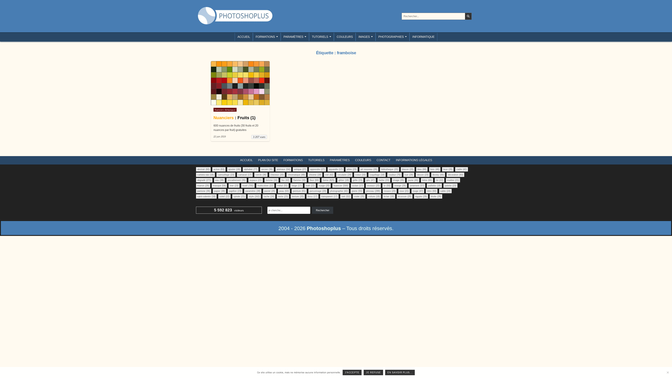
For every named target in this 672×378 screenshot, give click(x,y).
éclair (389, 196)
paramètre (252, 191)
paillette (434, 185)
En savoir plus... (399, 372)
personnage (318, 191)
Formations (265, 36)
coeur (360, 174)
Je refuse (373, 372)
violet (359, 196)
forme (328, 180)
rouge (418, 191)
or (387, 185)
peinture (299, 191)
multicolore (265, 185)
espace (256, 180)
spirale (239, 196)
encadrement (237, 180)
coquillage (377, 174)
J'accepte (352, 372)
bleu (421, 169)
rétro (431, 191)
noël (310, 185)
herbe (384, 180)
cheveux (277, 174)
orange (400, 185)
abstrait (203, 169)
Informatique (423, 36)
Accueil (243, 36)
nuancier (341, 185)
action (219, 169)
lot (439, 180)
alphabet (250, 169)
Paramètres (293, 36)
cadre (461, 169)
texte (283, 196)
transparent (329, 196)
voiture (374, 196)
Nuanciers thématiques (225, 109)
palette (450, 185)
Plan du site (268, 160)
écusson (404, 196)
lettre (427, 180)
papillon (235, 191)
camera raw (205, 174)
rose (404, 191)
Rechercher (322, 210)
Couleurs (345, 36)
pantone (203, 191)
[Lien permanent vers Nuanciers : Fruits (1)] (240, 83)
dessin (422, 174)
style (254, 196)
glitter (343, 180)
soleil (224, 196)
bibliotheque (389, 169)
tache (269, 196)
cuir (409, 174)
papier (219, 191)
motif (247, 185)
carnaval (244, 174)
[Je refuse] (667, 372)
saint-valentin (206, 196)
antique (300, 169)
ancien (267, 169)
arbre (351, 169)
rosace (390, 191)
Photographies (391, 36)
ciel (329, 174)
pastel (269, 191)
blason (407, 169)
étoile (436, 196)
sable (445, 191)
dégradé (204, 180)
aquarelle (336, 169)
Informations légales (414, 160)
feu (285, 180)
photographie (339, 191)
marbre (453, 180)
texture (298, 196)
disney (438, 174)
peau (284, 191)
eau (219, 180)
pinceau (373, 191)
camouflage (226, 174)
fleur (314, 180)
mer (234, 185)
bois (434, 169)
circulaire (344, 174)
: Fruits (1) (234, 117)
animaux (283, 169)
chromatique (296, 174)
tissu (312, 196)
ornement (417, 185)
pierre (357, 191)
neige (297, 185)
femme (271, 180)
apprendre (317, 169)
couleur (394, 174)
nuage (324, 185)
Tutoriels (320, 36)
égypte (421, 196)
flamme (299, 180)
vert (345, 196)
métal (282, 185)
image (398, 180)
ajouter (234, 169)
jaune (413, 180)
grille (357, 180)
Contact (383, 160)
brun (447, 169)
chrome (315, 174)
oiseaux (373, 185)
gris (370, 180)
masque (219, 185)
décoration (455, 174)
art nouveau (368, 169)
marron (203, 185)
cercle (260, 174)
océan (357, 185)
